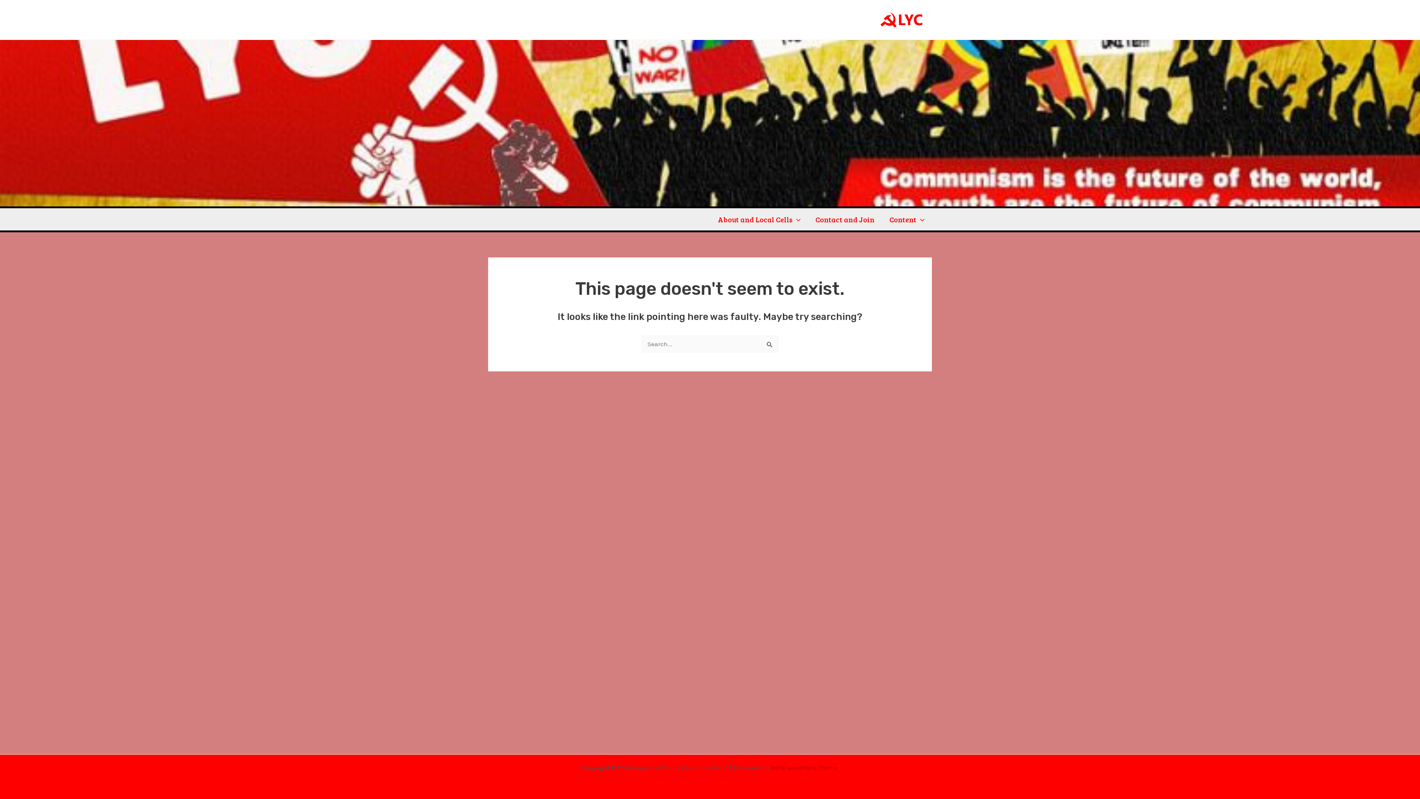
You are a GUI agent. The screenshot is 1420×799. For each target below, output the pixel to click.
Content (902, 219)
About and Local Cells (755, 219)
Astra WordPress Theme (804, 767)
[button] (796, 219)
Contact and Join (845, 219)
